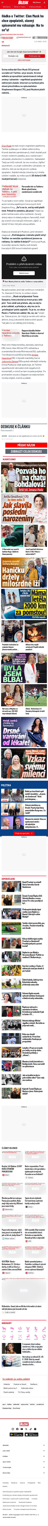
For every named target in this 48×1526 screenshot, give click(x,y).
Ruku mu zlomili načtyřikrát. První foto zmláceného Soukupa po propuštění (31, 1038)
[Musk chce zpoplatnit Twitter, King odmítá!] (8, 37)
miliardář (16, 1404)
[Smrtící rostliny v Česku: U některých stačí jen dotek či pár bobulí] (11, 970)
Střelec (20, 1339)
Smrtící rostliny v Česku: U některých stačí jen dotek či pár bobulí (33, 968)
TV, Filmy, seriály (24, 1392)
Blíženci (20, 1331)
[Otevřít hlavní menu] (2, 2)
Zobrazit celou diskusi (26, 451)
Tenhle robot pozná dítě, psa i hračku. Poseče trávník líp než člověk (33, 925)
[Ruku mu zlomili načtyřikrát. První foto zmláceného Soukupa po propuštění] (11, 1038)
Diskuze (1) (6, 45)
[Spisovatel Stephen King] (24, 37)
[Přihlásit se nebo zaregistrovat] (44, 2)
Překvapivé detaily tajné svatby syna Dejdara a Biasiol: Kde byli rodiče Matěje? (31, 913)
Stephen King (6, 1408)
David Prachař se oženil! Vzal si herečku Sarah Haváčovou (31, 884)
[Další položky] (45, 7)
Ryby (44, 1339)
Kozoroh (28, 1339)
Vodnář (36, 1339)
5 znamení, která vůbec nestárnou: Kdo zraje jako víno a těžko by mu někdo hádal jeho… (32, 1348)
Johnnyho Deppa (10, 361)
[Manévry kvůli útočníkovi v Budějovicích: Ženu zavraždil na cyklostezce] (11, 1065)
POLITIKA (6, 785)
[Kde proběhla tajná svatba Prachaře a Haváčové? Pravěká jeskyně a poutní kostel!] (11, 943)
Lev (36, 1331)
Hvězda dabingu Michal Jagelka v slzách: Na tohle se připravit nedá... (33, 1023)
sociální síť (40, 1404)
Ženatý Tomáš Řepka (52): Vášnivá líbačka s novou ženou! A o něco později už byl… (32, 899)
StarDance (33, 1384)
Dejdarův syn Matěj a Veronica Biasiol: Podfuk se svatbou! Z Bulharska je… (33, 955)
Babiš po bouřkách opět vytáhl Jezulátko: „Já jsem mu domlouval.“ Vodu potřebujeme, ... (35, 795)
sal (3, 41)
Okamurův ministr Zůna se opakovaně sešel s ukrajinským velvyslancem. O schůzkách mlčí (35, 822)
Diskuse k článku (15, 426)
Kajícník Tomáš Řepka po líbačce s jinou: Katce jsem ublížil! (32, 1091)
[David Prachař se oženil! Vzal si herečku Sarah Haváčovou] (11, 886)
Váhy (4, 1339)
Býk (12, 1331)
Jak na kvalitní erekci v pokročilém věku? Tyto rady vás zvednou (33, 1077)
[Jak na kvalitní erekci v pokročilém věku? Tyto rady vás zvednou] (11, 1079)
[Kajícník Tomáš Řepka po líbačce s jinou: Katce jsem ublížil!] (11, 1093)
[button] (16, 1434)
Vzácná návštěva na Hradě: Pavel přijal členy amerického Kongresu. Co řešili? (35, 809)
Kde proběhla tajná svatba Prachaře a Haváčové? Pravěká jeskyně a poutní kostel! (32, 942)
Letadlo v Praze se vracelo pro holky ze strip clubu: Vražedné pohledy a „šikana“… (32, 1051)
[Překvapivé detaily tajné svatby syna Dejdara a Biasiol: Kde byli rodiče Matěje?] (11, 913)
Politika (4, 800)
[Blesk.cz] (23, 2)
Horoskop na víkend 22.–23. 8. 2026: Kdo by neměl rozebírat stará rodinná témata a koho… (33, 1360)
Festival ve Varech (20, 1384)
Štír (12, 1339)
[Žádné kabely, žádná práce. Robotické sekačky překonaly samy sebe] (11, 984)
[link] (12, 1429)
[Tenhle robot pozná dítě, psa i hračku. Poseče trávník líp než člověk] (11, 928)
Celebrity (7, 1384)
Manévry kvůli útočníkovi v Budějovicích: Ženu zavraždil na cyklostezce (33, 1064)
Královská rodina (27, 1388)
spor (4, 1404)
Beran (4, 1331)
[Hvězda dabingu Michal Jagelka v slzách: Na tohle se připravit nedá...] (11, 1025)
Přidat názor (26, 445)
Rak (28, 1331)
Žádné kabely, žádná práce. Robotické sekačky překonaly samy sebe (32, 982)
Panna (44, 1331)
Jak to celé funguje (24, 60)
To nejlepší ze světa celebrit (16, 1379)
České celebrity (9, 1392)
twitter (32, 1404)
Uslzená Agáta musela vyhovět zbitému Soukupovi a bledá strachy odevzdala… (33, 996)
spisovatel (24, 1404)
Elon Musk (6, 145)
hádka (9, 1404)
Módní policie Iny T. (10, 1388)
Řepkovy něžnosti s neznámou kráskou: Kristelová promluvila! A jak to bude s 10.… (33, 1010)
